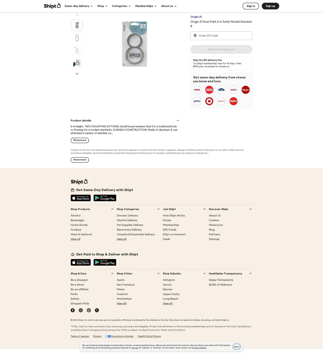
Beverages (77, 220)
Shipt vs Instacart (174, 234)
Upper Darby (171, 294)
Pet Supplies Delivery (130, 225)
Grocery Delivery (127, 215)
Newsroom (216, 225)
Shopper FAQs (80, 303)
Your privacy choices (122, 336)
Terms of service (80, 336)
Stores (167, 220)
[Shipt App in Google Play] (105, 198)
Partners (214, 234)
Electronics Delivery (129, 229)
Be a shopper (79, 280)
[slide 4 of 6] (77, 63)
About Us (215, 215)
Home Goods (79, 225)
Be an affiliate (79, 289)
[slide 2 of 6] (77, 38)
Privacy (97, 336)
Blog (212, 229)
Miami (120, 289)
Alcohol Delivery (127, 220)
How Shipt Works (174, 215)
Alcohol (75, 215)
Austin (121, 280)
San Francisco (126, 284)
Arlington (169, 280)
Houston (122, 294)
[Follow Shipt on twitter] (97, 310)
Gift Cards (169, 229)
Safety (75, 298)
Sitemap (214, 239)
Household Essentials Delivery (136, 234)
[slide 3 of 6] (77, 50)
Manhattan (124, 298)
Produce (76, 229)
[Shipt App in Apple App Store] (81, 198)
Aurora (167, 284)
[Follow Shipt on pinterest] (89, 310)
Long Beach (170, 298)
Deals (166, 239)
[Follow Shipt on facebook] (73, 310)
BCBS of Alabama (220, 284)
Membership (171, 225)
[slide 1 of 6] (77, 25)
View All (75, 239)
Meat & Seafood (81, 234)
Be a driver (77, 284)
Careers (214, 220)
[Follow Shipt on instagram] (81, 310)
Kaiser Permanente (221, 280)
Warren (167, 289)
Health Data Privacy (149, 336)
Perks (74, 294)
